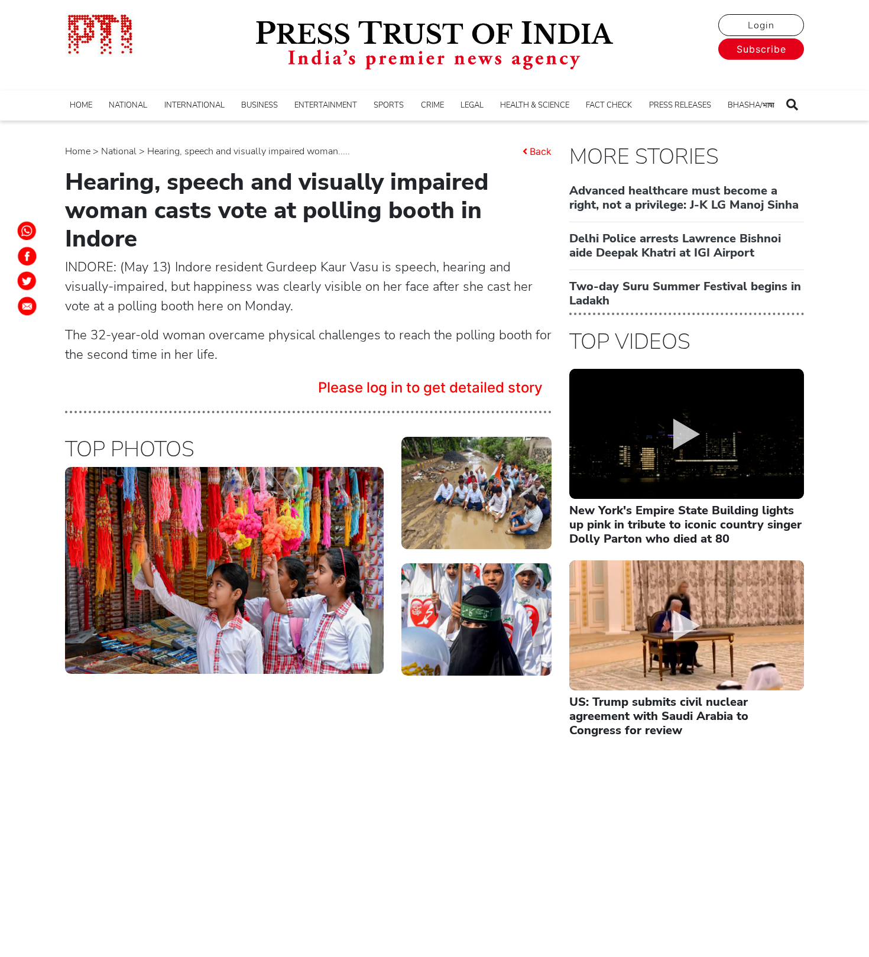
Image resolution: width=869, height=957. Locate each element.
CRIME (432, 105)
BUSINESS (259, 105)
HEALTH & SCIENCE (534, 105)
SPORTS (389, 105)
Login (761, 25)
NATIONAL (128, 105)
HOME (81, 105)
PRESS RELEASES (680, 105)
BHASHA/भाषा (751, 105)
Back (541, 151)
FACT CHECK (609, 105)
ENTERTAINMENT (325, 105)
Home (77, 151)
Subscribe (761, 49)
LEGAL (472, 105)
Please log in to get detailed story (430, 387)
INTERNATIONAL (194, 105)
